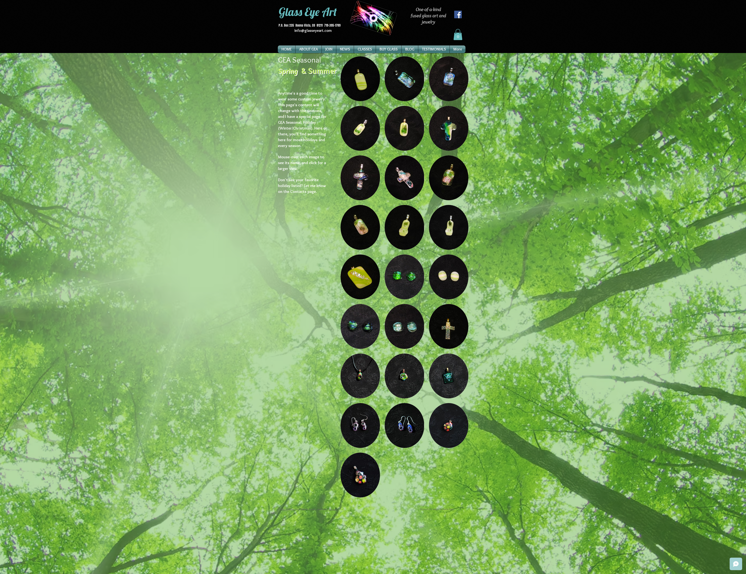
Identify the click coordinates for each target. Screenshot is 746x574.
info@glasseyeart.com (313, 30)
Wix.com (333, 509)
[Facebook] (458, 14)
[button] (458, 34)
